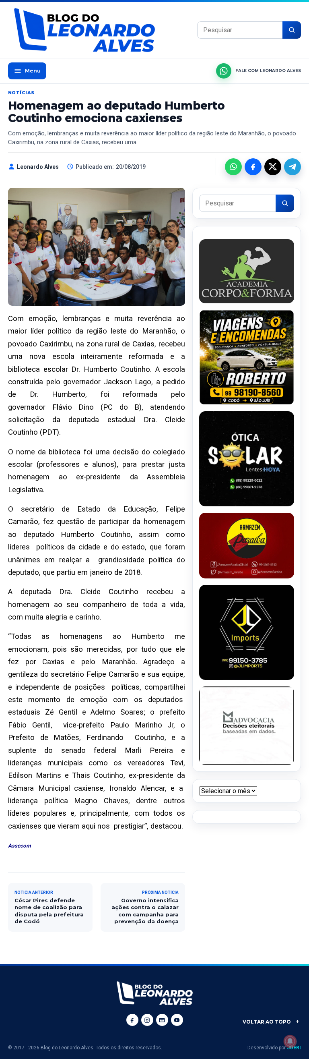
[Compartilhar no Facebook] (253, 166)
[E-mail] (162, 1020)
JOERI (294, 1048)
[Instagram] (147, 1020)
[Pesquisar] (291, 30)
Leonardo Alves (38, 167)
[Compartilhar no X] (272, 166)
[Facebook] (132, 1020)
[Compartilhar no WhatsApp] (233, 166)
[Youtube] (177, 1020)
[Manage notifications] (290, 1041)
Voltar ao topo (267, 1022)
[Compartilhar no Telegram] (292, 166)
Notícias (21, 92)
